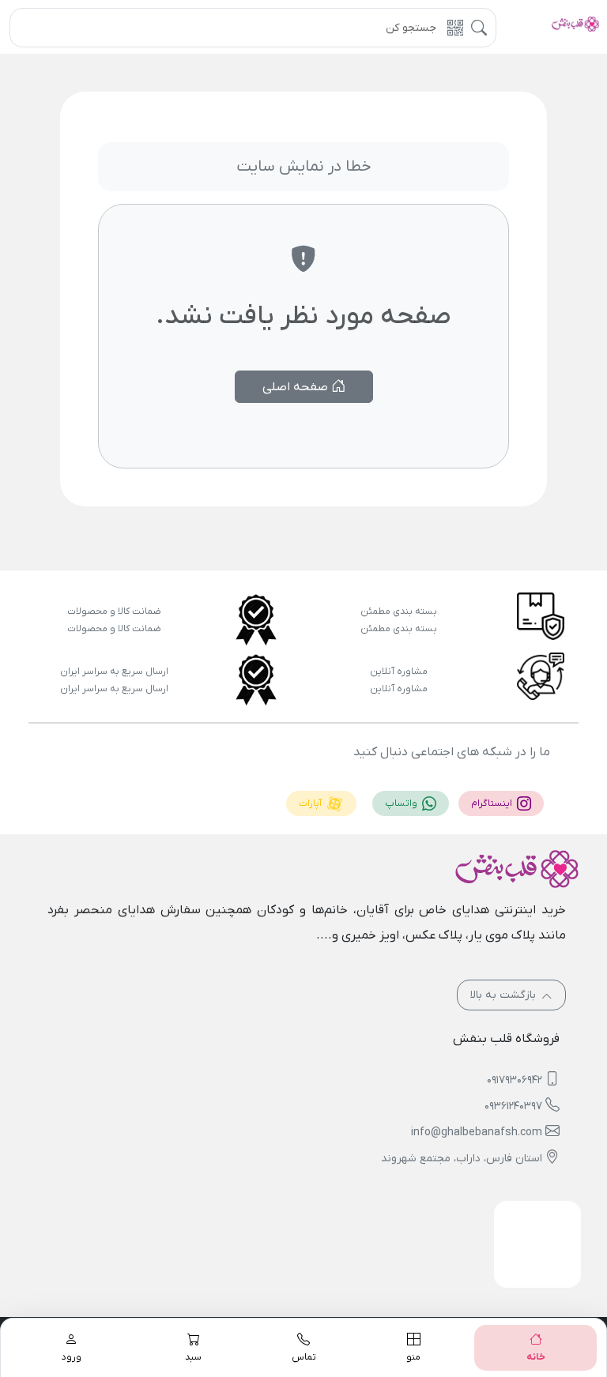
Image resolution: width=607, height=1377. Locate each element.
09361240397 (513, 1106)
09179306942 (514, 1080)
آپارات (311, 803)
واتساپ (402, 803)
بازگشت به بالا (504, 995)
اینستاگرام (493, 803)
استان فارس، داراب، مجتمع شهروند (461, 1158)
